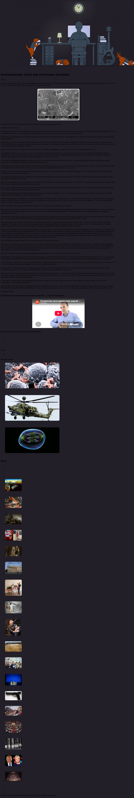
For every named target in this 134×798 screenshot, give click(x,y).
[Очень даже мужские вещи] (13, 524)
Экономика (9, 471)
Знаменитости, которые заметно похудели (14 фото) (25, 543)
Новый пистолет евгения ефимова (18, 703)
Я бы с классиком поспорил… (16, 559)
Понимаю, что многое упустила (17, 599)
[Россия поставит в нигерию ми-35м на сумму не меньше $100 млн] (32, 420)
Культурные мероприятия (15, 467)
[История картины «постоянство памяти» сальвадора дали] (13, 490)
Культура (8, 465)
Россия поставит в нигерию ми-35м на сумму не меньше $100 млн (32, 424)
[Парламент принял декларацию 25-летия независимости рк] (13, 732)
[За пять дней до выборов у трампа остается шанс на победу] (13, 765)
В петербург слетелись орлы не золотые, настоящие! (25, 639)
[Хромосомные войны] (32, 452)
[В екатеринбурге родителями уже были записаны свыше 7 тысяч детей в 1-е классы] (13, 668)
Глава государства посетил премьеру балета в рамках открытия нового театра (35, 688)
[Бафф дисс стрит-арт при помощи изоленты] (13, 613)
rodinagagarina (12, 80)
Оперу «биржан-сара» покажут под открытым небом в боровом (29, 784)
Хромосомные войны (14, 457)
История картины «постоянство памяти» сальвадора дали (27, 494)
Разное (8, 69)
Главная (8, 788)
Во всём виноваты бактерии (17, 392)
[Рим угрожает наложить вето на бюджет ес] (13, 715)
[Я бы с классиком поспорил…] (13, 555)
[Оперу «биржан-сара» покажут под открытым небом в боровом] (13, 780)
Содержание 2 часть (13, 792)
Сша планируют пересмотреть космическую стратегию (26, 336)
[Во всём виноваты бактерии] (32, 388)
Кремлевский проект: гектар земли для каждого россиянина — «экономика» (34, 654)
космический (18, 350)
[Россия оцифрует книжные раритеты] (13, 749)
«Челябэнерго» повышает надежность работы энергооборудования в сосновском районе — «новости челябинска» (50, 577)
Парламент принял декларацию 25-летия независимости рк (28, 735)
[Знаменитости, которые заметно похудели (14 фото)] (13, 540)
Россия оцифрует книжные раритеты (19, 752)
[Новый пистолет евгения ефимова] (13, 700)
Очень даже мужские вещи (15, 527)
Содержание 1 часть (13, 790)
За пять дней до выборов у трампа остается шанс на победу (28, 769)
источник (9, 350)
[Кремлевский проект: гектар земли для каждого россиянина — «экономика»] (13, 651)
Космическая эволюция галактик (17, 343)
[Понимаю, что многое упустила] (13, 595)
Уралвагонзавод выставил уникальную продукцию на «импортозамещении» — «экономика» (41, 511)
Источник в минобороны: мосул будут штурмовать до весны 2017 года (32, 346)
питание (26, 350)
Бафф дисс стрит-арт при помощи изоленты (22, 616)
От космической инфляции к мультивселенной (23, 339)
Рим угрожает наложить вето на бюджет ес (21, 718)
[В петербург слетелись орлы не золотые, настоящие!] (13, 635)
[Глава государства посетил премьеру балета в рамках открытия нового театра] (13, 685)
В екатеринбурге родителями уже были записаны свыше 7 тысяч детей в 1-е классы (38, 671)
